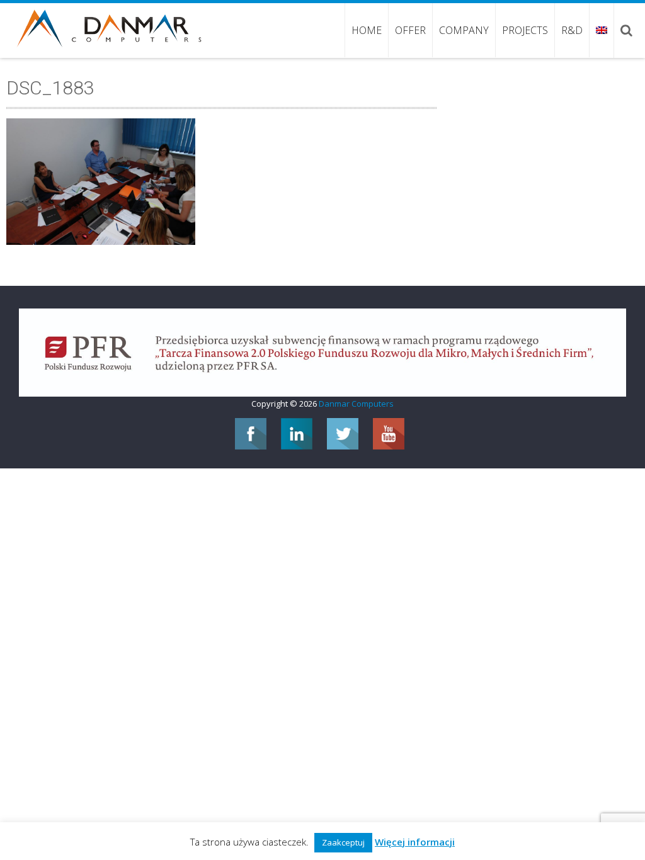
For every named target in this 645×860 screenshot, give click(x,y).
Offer (410, 30)
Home (366, 30)
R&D (572, 30)
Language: (601, 30)
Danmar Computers (356, 403)
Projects (525, 30)
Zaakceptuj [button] (343, 842)
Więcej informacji (415, 841)
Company (464, 30)
